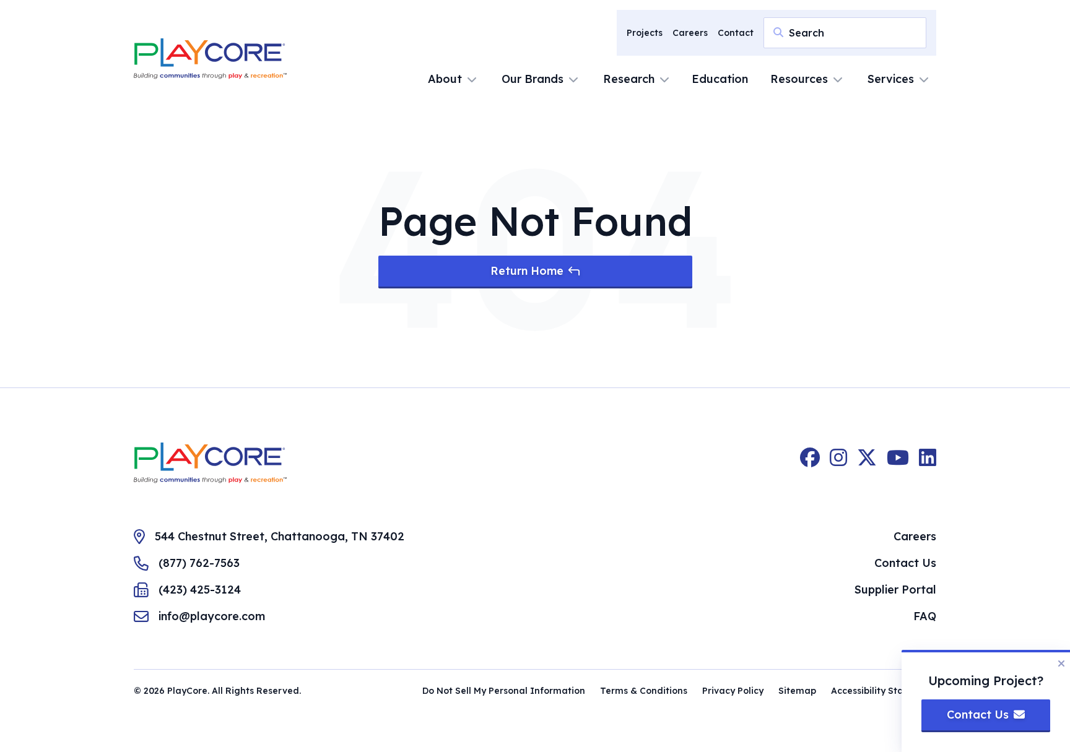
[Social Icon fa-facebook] (810, 463)
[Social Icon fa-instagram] (838, 463)
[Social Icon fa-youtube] (898, 463)
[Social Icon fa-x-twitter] (867, 463)
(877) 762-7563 (199, 563)
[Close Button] (1061, 663)
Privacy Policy (732, 690)
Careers (690, 32)
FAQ (924, 616)
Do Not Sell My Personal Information (503, 690)
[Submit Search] (778, 32)
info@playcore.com (212, 616)
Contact (736, 32)
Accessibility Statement (883, 690)
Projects (645, 32)
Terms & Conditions (643, 690)
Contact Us (905, 563)
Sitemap (797, 690)
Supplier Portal (895, 589)
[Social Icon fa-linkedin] (927, 463)
